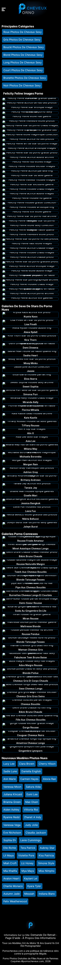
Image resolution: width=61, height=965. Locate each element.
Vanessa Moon (12, 786)
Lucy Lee (8, 763)
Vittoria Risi (31, 809)
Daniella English (31, 771)
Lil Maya (8, 855)
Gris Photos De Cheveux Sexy (21, 39)
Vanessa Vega (11, 825)
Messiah (29, 893)
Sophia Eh (9, 840)
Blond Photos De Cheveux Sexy (22, 54)
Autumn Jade (11, 893)
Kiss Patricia (46, 855)
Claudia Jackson (36, 832)
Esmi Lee (32, 794)
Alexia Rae (49, 779)
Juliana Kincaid (12, 794)
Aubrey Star (47, 847)
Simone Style (46, 863)
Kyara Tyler (34, 886)
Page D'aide (12, 938)
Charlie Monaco (13, 886)
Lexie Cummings (30, 840)
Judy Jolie (31, 825)
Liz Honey (27, 863)
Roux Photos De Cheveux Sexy (22, 32)
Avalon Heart (11, 878)
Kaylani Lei (30, 878)
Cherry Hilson (47, 763)
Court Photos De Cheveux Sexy (23, 70)
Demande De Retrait (43, 934)
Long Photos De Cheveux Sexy (22, 62)
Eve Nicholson (12, 832)
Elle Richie (9, 847)
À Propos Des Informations (39, 938)
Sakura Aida (33, 786)
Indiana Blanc (47, 893)
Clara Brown (26, 763)
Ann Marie (9, 779)
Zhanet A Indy (32, 817)
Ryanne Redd (11, 817)
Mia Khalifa (10, 870)
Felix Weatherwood (15, 901)
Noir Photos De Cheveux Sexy (22, 85)
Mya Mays (27, 870)
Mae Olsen (31, 802)
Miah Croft (10, 863)
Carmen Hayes (29, 779)
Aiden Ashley (11, 809)
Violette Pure (26, 855)
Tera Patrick (27, 847)
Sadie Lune (10, 771)
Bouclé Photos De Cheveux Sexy (23, 47)
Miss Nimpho (46, 870)
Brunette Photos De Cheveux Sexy (24, 77)
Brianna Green (12, 802)
